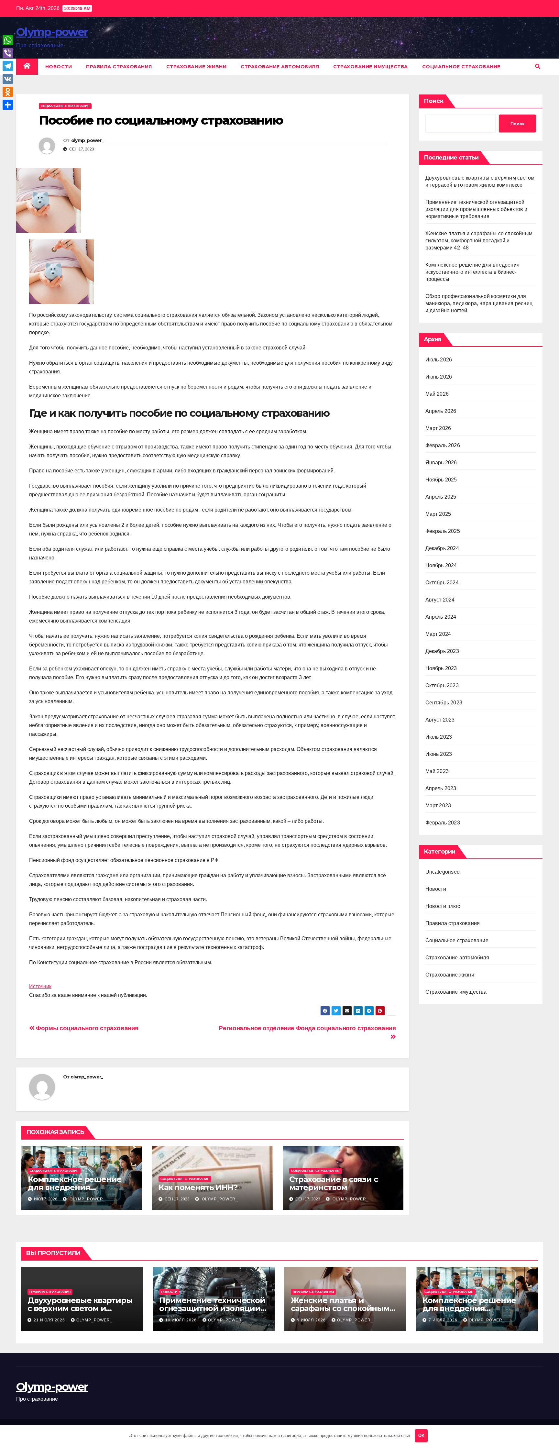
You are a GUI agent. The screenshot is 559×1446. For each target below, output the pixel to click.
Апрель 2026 (440, 411)
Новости (58, 67)
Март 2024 (438, 634)
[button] (537, 66)
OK (421, 1435)
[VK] (7, 78)
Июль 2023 (438, 737)
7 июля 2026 (444, 1320)
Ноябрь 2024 (441, 565)
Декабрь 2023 (442, 651)
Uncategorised (442, 872)
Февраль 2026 (442, 445)
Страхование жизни (196, 67)
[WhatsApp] (7, 40)
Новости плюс (442, 906)
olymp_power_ (87, 140)
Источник (40, 986)
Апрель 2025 (440, 497)
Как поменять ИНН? (198, 1187)
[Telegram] (7, 66)
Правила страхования (119, 67)
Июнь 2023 (438, 754)
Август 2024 (440, 599)
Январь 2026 (441, 462)
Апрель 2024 (440, 617)
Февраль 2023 (442, 822)
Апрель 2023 (440, 788)
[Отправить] (7, 104)
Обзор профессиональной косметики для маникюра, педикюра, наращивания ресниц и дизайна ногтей (479, 303)
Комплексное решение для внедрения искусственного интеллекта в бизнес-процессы (472, 272)
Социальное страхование (461, 67)
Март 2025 (438, 514)
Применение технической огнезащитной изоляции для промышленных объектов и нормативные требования (476, 209)
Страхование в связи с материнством (333, 1183)
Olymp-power (52, 32)
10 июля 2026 (181, 1320)
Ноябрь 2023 (441, 668)
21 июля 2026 (50, 1320)
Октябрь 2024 (442, 582)
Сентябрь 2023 (444, 702)
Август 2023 (440, 720)
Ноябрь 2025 (441, 479)
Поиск (434, 101)
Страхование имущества (370, 67)
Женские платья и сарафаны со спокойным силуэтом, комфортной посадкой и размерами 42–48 (479, 240)
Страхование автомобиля (280, 67)
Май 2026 (437, 394)
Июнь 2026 (438, 377)
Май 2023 (437, 771)
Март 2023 (438, 805)
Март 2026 (438, 428)
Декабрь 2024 (442, 548)
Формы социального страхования (86, 1028)
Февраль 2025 (442, 531)
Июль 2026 (438, 359)
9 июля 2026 (312, 1320)
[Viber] (7, 53)
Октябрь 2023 (442, 685)
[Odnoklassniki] (7, 91)
